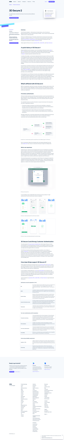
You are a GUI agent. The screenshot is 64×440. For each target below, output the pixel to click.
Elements (22, 397)
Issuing (22, 402)
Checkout (49, 264)
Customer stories (47, 386)
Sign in (46, 1)
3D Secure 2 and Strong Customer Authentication (13, 37)
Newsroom (46, 404)
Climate (22, 392)
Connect (22, 394)
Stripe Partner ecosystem (37, 419)
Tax (21, 413)
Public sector (35, 412)
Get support (46, 410)
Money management (36, 397)
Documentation (35, 424)
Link (21, 403)
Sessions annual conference (48, 390)
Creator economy (35, 402)
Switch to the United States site (47, 437)
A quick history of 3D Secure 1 (14, 32)
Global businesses (35, 394)
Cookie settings (46, 397)
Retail (33, 413)
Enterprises (34, 385)
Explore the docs (47, 369)
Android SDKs (41, 270)
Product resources (16, 4)
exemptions (37, 40)
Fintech (34, 403)
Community (46, 389)
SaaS (33, 400)
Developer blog (35, 431)
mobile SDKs (42, 42)
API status (34, 426)
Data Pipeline (23, 396)
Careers (45, 403)
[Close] (62, 435)
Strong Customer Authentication (29, 39)
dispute (23, 53)
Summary (10, 31)
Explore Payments (36, 371)
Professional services (36, 411)
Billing (22, 389)
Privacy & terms (46, 391)
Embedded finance (35, 391)
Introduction (11, 29)
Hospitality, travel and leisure (37, 406)
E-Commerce (35, 390)
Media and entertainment (36, 408)
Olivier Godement (50, 10)
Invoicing (22, 401)
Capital (22, 390)
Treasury (22, 416)
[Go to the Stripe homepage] (10, 384)
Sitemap (45, 396)
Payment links (23, 406)
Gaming (34, 405)
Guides (10, 4)
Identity (22, 400)
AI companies (35, 401)
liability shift (25, 143)
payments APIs (36, 42)
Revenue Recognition (24, 411)
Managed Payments (24, 405)
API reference (35, 425)
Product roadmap (47, 402)
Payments (22, 407)
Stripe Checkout (49, 42)
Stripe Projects (35, 430)
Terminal (22, 414)
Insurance (34, 407)
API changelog (35, 427)
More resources (46, 398)
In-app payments (35, 395)
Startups (34, 386)
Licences (45, 395)
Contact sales (51, 1)
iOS (36, 270)
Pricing (34, 1)
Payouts (22, 408)
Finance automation (36, 392)
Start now (11, 371)
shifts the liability (27, 69)
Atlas (22, 386)
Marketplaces (35, 396)
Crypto (22, 395)
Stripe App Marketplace (36, 418)
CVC (23, 51)
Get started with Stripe (13, 17)
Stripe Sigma (23, 412)
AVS (50, 50)
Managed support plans (48, 411)
